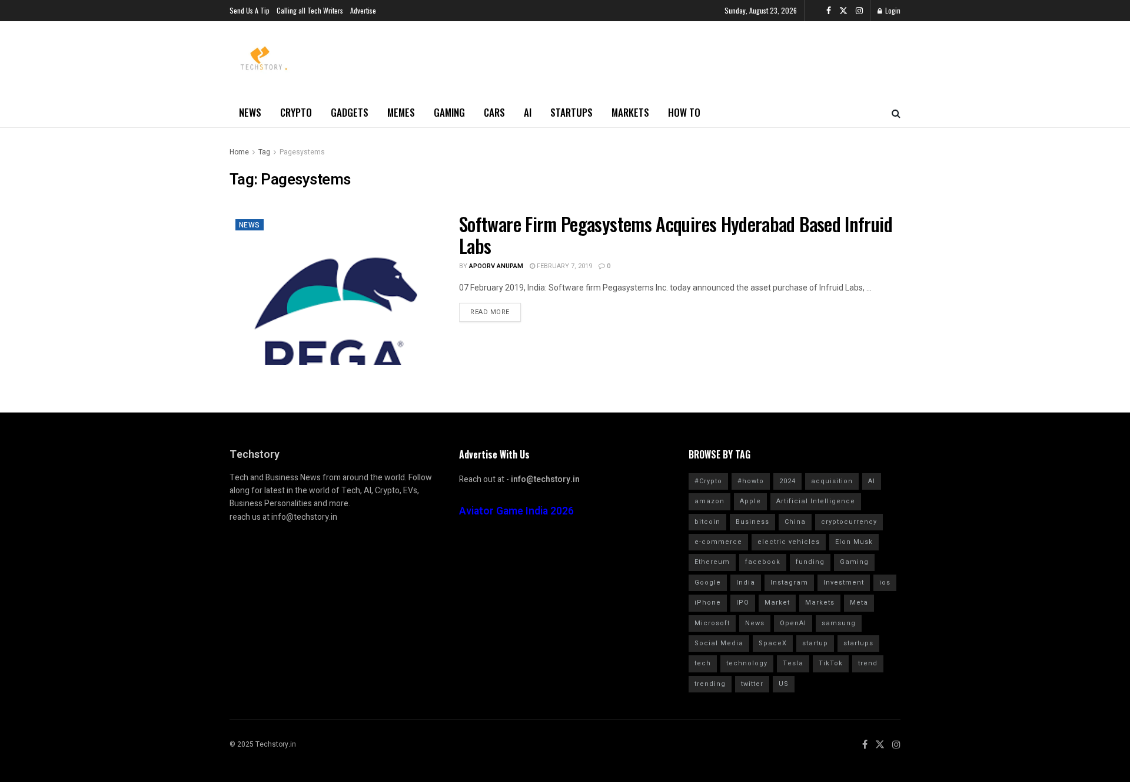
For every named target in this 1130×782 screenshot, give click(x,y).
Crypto (296, 112)
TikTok (831, 663)
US (784, 684)
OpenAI (793, 623)
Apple (750, 501)
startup (815, 643)
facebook (762, 562)
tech (702, 663)
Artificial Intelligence (815, 501)
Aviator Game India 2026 (516, 511)
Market (777, 603)
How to (684, 112)
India (745, 583)
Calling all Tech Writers (310, 10)
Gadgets (349, 112)
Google (707, 583)
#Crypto (708, 481)
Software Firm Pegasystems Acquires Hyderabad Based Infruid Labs (675, 234)
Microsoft (712, 623)
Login (891, 10)
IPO (742, 603)
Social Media (718, 643)
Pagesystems (302, 152)
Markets (630, 112)
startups (858, 643)
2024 (787, 481)
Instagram (789, 583)
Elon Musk (854, 542)
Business (752, 522)
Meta (859, 603)
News (250, 112)
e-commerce (718, 542)
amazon (709, 501)
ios (884, 583)
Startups (571, 112)
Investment (843, 583)
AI (527, 112)
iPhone (707, 603)
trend (868, 663)
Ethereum (712, 562)
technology (746, 663)
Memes (401, 112)
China (795, 522)
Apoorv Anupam (496, 266)
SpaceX (773, 643)
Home (239, 152)
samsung (839, 623)
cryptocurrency (849, 522)
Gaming (449, 112)
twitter (752, 684)
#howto (750, 481)
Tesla (793, 663)
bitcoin (707, 522)
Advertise (363, 10)
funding (810, 562)
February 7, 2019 (563, 266)
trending (710, 684)
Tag (264, 152)
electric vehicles (788, 542)
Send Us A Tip (250, 10)
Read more (490, 312)
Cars (494, 112)
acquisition (832, 481)
